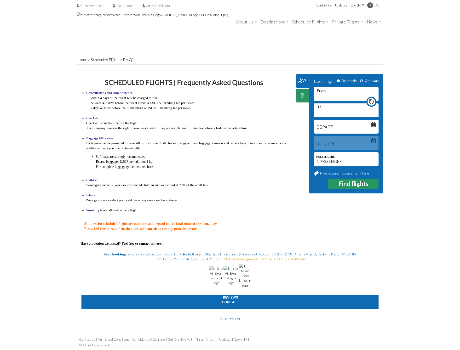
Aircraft (211, 339)
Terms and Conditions (114, 339)
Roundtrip (349, 81)
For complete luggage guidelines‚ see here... (126, 167)
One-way (372, 81)
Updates (341, 5)
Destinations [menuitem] (273, 21)
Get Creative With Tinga (185, 339)
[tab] (302, 81)
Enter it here (360, 173)
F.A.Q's (128, 59)
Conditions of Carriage (148, 339)
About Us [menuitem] (244, 21)
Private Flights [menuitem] (346, 21)
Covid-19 (357, 5)
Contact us (324, 5)
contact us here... (151, 243)
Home (82, 59)
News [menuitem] (372, 21)
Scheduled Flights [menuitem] (308, 21)
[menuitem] (91, 5)
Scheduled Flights (105, 59)
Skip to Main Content (231, 2)
